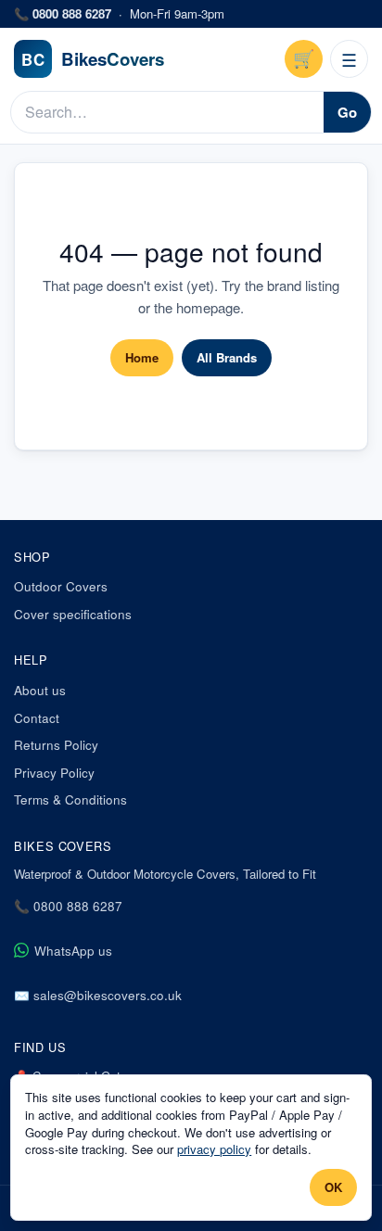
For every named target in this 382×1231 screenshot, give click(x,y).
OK (333, 1187)
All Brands (227, 357)
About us (40, 690)
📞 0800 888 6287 (68, 906)
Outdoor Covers (61, 586)
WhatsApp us (73, 950)
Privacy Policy (54, 772)
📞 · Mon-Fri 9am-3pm (119, 14)
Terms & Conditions (70, 799)
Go (347, 112)
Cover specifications (73, 614)
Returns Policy (56, 745)
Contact (36, 718)
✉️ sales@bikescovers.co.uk (98, 995)
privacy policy (214, 1149)
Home (142, 357)
